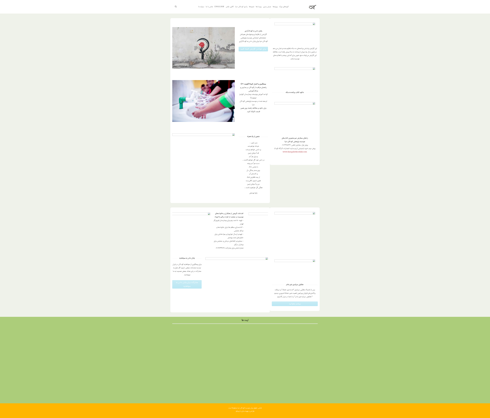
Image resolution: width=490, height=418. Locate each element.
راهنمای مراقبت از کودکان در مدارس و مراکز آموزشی (253, 89)
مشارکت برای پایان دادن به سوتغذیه (187, 284)
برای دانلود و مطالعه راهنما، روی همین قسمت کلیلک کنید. (253, 110)
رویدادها (259, 6)
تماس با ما (209, 6)
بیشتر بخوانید (295, 304)
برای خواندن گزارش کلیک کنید (253, 49)
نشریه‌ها (251, 6)
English (219, 6)
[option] (220, 232)
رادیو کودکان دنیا (241, 6)
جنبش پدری (267, 6)
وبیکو (238, 411)
